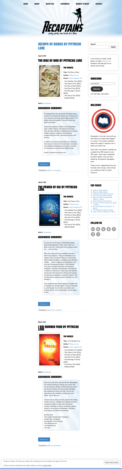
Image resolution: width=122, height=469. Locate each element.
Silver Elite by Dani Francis (102, 201)
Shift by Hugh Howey (100, 190)
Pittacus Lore (74, 75)
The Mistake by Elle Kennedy (103, 210)
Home (25, 4)
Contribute (65, 4)
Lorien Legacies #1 (75, 347)
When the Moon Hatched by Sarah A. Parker (102, 198)
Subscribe (96, 89)
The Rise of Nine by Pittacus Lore (60, 60)
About (36, 4)
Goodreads (47, 103)
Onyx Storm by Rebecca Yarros (104, 212)
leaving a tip (106, 61)
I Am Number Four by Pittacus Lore (58, 328)
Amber (48, 170)
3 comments (56, 170)
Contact (99, 4)
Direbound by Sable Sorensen (103, 194)
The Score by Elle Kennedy (102, 196)
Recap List (50, 4)
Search (93, 44)
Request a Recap (82, 4)
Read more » (44, 164)
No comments (57, 310)
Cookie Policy (46, 465)
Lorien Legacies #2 (75, 207)
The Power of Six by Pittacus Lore (57, 188)
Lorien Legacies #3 (75, 78)
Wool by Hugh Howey (100, 192)
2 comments (56, 445)
